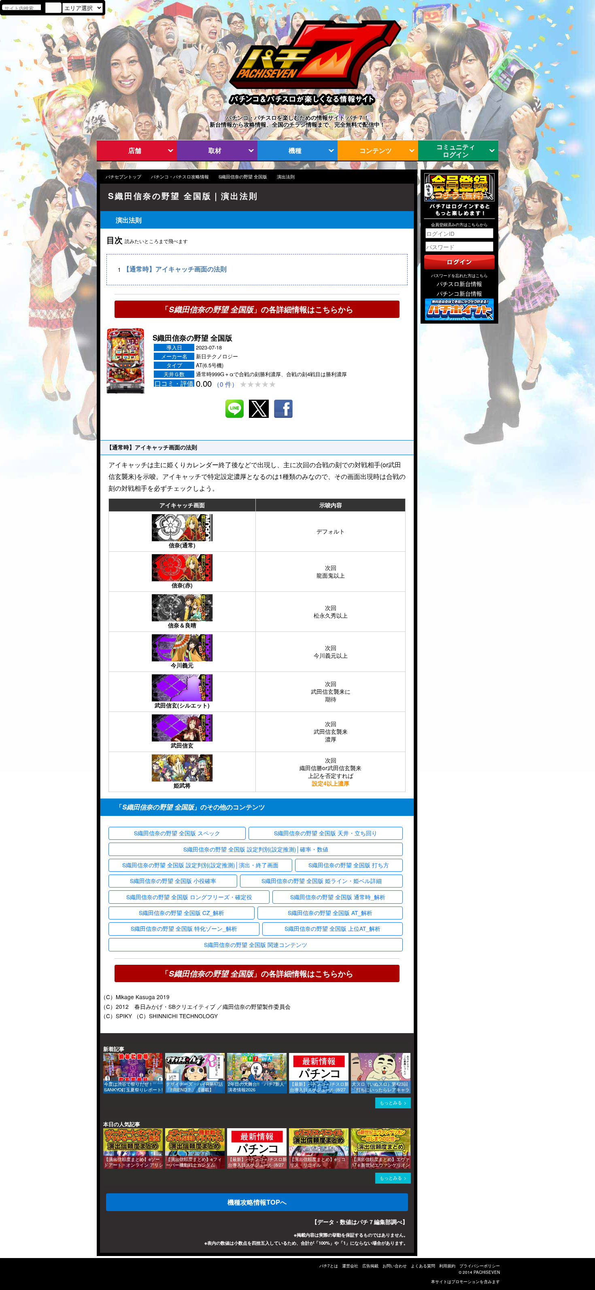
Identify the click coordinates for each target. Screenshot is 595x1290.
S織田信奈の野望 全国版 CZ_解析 (181, 913)
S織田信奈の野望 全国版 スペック (177, 833)
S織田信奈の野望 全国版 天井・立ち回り (325, 833)
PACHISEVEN (487, 1272)
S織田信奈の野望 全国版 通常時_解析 (337, 897)
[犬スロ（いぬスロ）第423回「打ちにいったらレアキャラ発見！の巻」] (354, 1057)
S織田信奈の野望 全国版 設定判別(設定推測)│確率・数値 (255, 849)
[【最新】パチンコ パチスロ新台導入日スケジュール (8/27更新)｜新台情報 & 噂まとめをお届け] (292, 1057)
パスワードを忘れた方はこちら (459, 275)
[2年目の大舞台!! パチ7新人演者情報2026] (230, 1057)
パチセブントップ (123, 177)
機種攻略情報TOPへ (257, 1202)
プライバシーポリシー (479, 1266)
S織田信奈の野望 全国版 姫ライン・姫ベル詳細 (321, 881)
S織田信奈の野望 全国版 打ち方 (348, 865)
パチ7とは (328, 1266)
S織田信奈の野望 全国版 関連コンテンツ (255, 944)
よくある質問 (423, 1266)
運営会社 (350, 1266)
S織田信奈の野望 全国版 (243, 177)
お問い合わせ (394, 1266)
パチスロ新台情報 (459, 284)
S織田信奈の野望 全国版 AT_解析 (330, 913)
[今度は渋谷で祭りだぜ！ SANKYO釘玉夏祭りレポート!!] (106, 1057)
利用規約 (447, 1266)
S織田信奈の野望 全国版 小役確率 (173, 881)
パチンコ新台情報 (459, 293)
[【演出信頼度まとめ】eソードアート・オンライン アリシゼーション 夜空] (106, 1132)
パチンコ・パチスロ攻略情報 (180, 177)
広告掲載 (370, 1266)
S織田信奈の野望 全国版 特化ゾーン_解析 (184, 928)
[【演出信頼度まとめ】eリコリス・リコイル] (292, 1132)
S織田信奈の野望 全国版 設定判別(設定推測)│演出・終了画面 (200, 865)
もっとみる (391, 1102)
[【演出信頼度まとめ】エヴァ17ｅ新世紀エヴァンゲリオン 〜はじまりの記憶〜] (354, 1132)
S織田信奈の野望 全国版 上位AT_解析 (332, 928)
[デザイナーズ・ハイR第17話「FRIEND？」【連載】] (168, 1057)
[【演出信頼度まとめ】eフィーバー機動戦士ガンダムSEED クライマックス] (168, 1132)
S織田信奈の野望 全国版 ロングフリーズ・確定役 (189, 897)
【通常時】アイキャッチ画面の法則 (175, 269)
